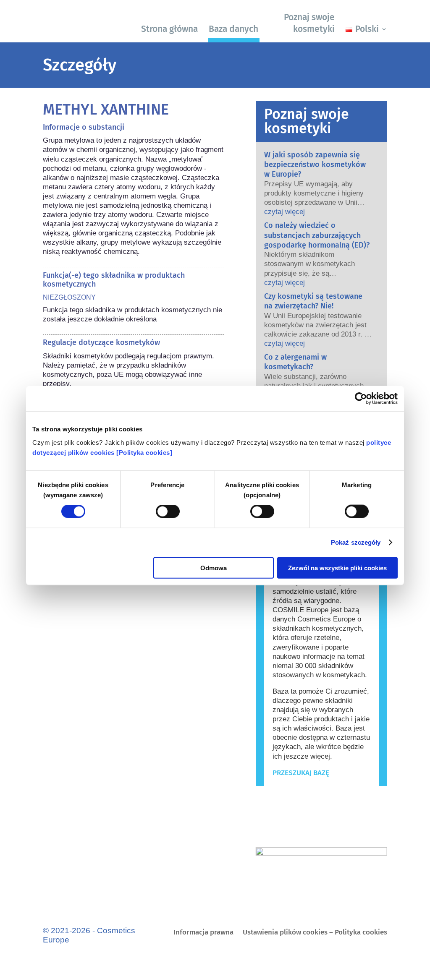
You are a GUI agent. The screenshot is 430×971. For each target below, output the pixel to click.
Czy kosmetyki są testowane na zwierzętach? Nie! (313, 301)
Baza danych (233, 28)
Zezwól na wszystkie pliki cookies (337, 567)
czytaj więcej (284, 212)
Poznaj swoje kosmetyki (309, 23)
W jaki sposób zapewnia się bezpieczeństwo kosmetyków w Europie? (315, 164)
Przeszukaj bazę (301, 772)
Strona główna (169, 28)
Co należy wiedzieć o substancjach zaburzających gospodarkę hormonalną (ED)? (317, 235)
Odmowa (213, 567)
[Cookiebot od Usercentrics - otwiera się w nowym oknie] (361, 398)
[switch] (168, 511)
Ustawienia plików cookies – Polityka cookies (315, 933)
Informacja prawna (203, 933)
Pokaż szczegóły (356, 542)
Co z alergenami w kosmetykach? (295, 361)
